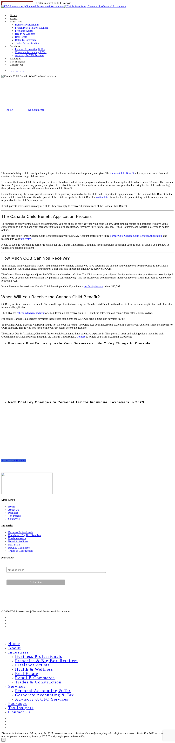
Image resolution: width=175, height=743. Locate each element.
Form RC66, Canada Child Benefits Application (136, 235)
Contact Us (16, 64)
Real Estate (21, 36)
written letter (103, 197)
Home (13, 15)
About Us (13, 509)
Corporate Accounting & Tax (30, 52)
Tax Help (6, 93)
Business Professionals (27, 24)
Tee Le (9, 109)
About (13, 18)
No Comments (36, 109)
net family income (93, 286)
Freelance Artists (24, 30)
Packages (15, 58)
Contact (81, 336)
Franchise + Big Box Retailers (24, 535)
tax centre (26, 238)
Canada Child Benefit (122, 173)
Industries (16, 21)
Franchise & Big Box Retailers (31, 27)
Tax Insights (17, 61)
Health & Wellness (25, 33)
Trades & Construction (27, 43)
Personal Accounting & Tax (30, 49)
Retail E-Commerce (25, 40)
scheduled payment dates (30, 313)
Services (15, 46)
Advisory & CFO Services (29, 55)
